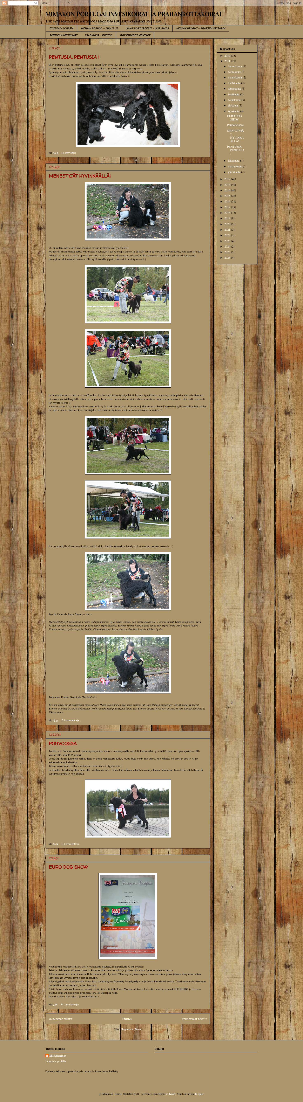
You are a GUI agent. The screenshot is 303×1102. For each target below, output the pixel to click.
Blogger (199, 1093)
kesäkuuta (234, 94)
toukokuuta (235, 88)
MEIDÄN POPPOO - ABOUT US (99, 28)
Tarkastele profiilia (55, 1061)
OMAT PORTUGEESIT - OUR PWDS (147, 28)
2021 (227, 229)
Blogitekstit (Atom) (131, 1029)
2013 (227, 185)
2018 (227, 213)
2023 (227, 241)
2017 (227, 207)
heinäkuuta (234, 100)
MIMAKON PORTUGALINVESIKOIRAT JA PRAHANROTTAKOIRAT (134, 14)
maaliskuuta (235, 77)
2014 (227, 190)
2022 (227, 235)
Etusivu (127, 1019)
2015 (227, 196)
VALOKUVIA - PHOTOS (98, 35)
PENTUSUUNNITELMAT (63, 35)
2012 (227, 179)
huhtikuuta (234, 83)
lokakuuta (234, 160)
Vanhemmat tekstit (194, 1019)
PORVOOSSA (63, 743)
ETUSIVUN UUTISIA (61, 28)
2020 (227, 224)
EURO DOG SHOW (68, 867)
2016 (227, 201)
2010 (227, 55)
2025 (227, 252)
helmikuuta (235, 72)
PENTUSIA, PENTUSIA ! (74, 57)
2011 (227, 61)
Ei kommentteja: (71, 720)
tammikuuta (235, 66)
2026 (227, 257)
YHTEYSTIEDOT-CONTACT (135, 35)
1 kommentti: (69, 152)
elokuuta (233, 105)
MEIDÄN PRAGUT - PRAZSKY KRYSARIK (200, 28)
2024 (227, 246)
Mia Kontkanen (57, 1055)
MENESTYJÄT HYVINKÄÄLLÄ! (80, 176)
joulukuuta (234, 172)
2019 (227, 218)
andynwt (171, 1093)
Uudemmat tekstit (60, 1019)
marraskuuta (235, 166)
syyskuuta (234, 111)
